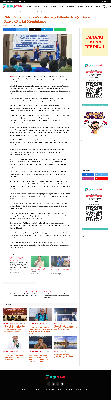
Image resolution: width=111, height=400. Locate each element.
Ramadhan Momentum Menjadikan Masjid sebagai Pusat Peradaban (63, 356)
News (11, 323)
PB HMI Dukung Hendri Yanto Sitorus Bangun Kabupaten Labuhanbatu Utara (13, 357)
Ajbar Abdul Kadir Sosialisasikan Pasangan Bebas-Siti (60, 269)
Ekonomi (54, 6)
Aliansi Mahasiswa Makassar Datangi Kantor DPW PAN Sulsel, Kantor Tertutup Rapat (65, 328)
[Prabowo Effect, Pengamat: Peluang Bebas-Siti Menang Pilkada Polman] (20, 265)
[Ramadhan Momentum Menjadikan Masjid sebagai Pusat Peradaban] (65, 342)
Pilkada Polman (30, 283)
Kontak (44, 389)
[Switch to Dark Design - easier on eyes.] (24, 1)
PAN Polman (20, 283)
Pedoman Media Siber (56, 389)
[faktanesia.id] (12, 6)
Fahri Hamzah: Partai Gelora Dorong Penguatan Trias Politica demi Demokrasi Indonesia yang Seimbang (40, 330)
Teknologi (80, 6)
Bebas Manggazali (9, 283)
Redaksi (37, 389)
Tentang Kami (27, 389)
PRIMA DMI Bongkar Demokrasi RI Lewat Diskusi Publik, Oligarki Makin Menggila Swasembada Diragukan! (14, 328)
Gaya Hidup (105, 6)
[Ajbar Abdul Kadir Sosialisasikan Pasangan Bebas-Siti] (60, 261)
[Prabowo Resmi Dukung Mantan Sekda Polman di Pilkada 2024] (40, 261)
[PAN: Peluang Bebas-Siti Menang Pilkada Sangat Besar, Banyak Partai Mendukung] (37, 71)
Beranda (29, 6)
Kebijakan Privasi (82, 389)
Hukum (45, 6)
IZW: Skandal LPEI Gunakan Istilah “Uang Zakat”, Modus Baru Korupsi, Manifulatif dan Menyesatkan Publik (39, 358)
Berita (37, 6)
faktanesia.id (14, 76)
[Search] (97, 1)
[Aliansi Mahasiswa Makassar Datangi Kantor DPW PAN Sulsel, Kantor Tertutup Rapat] (65, 314)
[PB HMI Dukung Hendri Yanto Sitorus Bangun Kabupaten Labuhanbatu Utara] (15, 342)
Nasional (6, 323)
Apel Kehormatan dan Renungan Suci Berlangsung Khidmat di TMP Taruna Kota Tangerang (56, 295)
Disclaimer (70, 389)
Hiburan (97, 6)
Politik (61, 6)
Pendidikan (70, 6)
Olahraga (89, 6)
